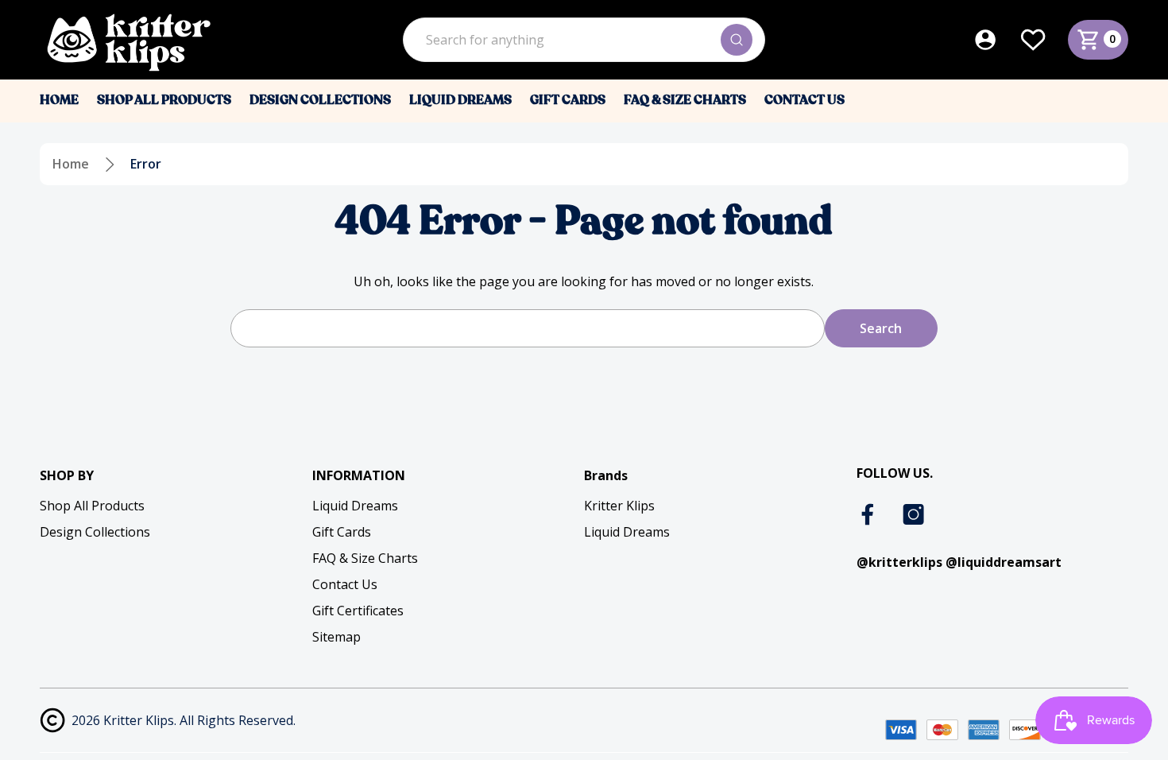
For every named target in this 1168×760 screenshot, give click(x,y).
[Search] (736, 40)
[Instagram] (913, 514)
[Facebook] (869, 514)
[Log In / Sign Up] (996, 40)
